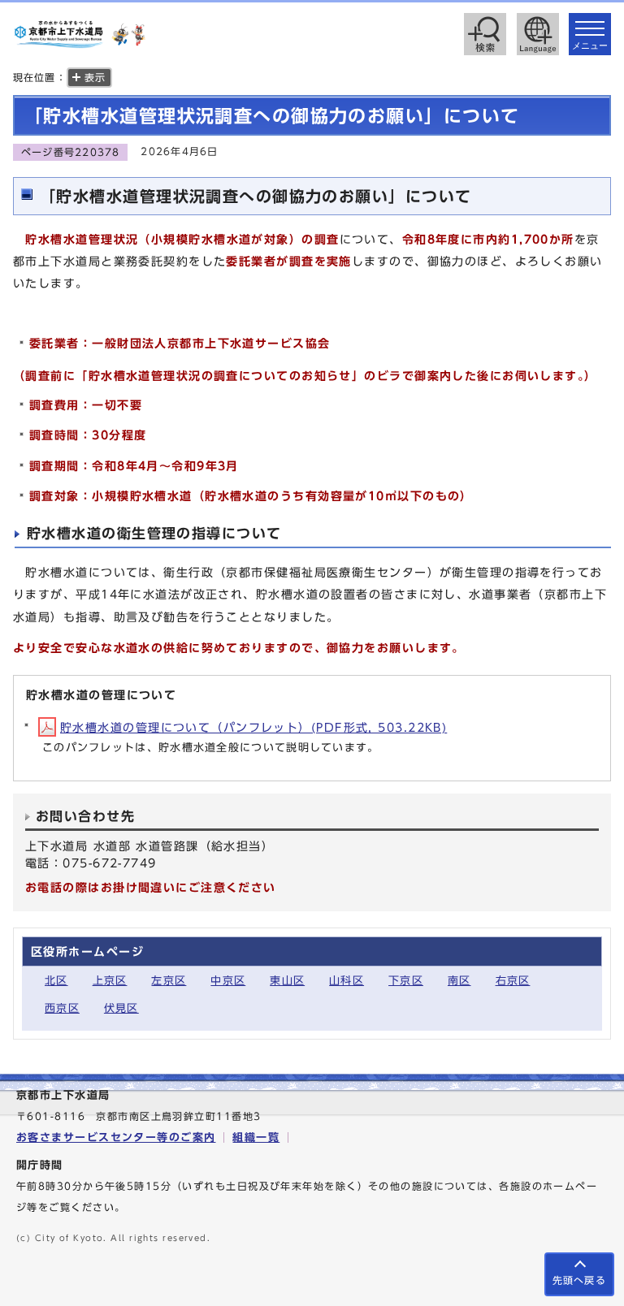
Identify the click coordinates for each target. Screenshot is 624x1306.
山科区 (346, 980)
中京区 (227, 980)
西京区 (62, 1008)
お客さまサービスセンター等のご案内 (115, 1137)
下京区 (405, 980)
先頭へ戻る (579, 1280)
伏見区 (121, 1008)
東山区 (287, 980)
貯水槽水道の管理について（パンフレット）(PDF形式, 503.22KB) (253, 727)
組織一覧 (256, 1137)
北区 (56, 980)
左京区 (168, 980)
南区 (459, 980)
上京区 (110, 980)
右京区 (513, 980)
